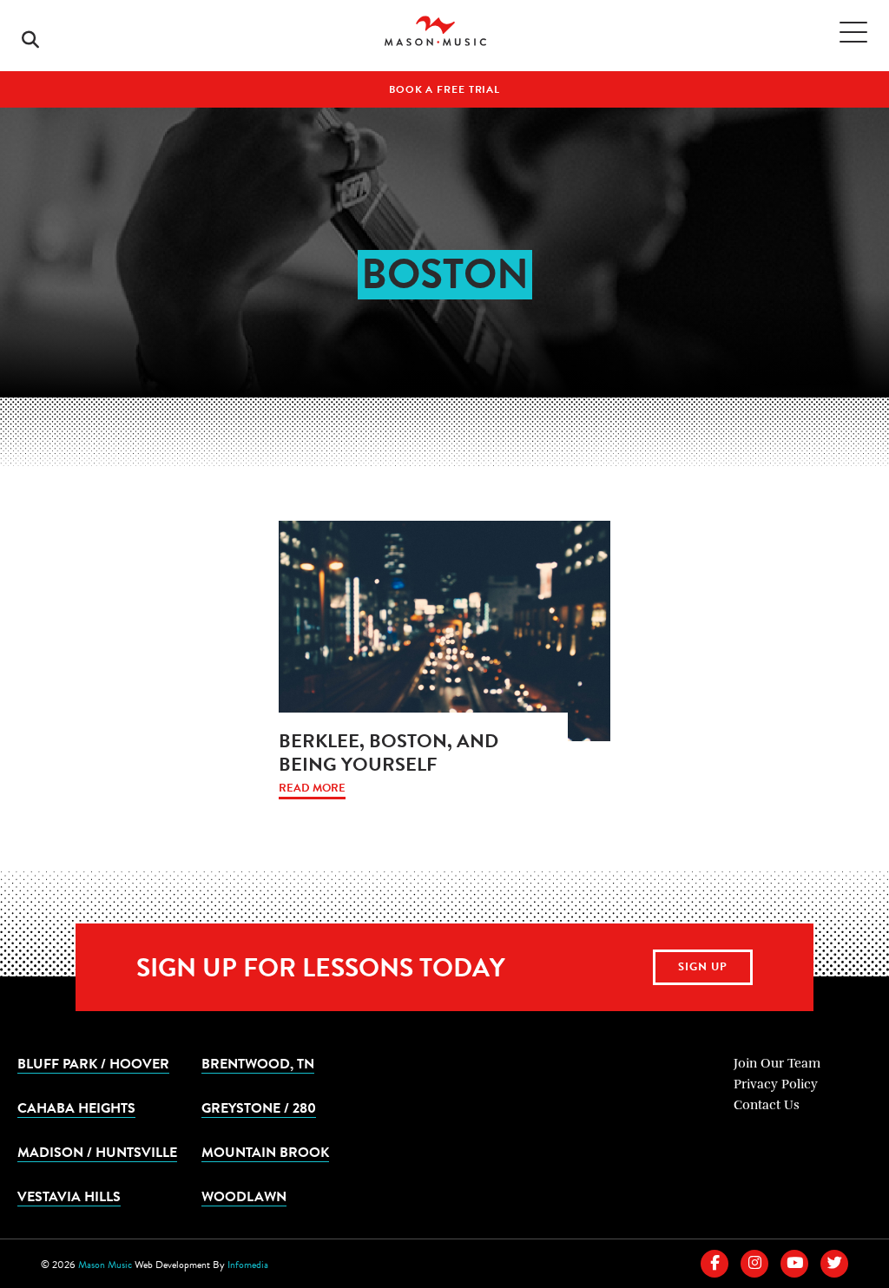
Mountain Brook (265, 1151)
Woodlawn (243, 1196)
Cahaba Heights (76, 1107)
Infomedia (247, 1264)
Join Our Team (777, 1063)
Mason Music (105, 1264)
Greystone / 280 (258, 1107)
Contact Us (767, 1105)
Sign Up (703, 967)
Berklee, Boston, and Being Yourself (388, 752)
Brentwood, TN (257, 1063)
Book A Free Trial (444, 89)
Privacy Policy (776, 1084)
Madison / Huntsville (97, 1151)
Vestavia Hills (69, 1196)
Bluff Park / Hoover (93, 1063)
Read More (312, 788)
